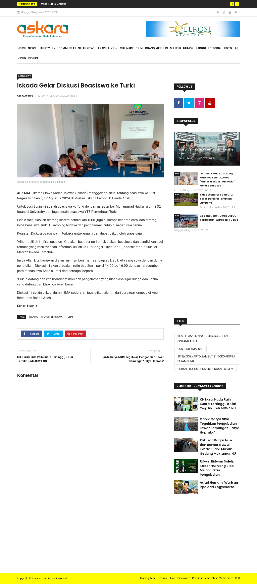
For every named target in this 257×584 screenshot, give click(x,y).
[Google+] (224, 12)
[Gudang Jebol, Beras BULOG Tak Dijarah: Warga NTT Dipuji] (186, 221)
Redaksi (162, 578)
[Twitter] (218, 12)
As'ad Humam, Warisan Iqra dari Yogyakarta (219, 484)
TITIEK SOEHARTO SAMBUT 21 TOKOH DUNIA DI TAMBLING (206, 359)
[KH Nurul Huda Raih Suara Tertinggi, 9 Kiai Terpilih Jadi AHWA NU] (186, 404)
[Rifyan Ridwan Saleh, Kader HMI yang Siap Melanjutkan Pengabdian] (186, 466)
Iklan (172, 578)
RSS (237, 578)
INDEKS (33, 58)
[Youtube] (230, 12)
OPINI (139, 48)
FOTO (228, 48)
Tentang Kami (147, 578)
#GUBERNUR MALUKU (53, 4)
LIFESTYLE (46, 48)
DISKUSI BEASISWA (51, 316)
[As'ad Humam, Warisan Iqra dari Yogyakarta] (186, 487)
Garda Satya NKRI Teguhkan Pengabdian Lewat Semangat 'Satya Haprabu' (219, 426)
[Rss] (236, 12)
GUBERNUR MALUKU (190, 348)
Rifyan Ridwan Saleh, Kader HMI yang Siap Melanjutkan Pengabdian (217, 468)
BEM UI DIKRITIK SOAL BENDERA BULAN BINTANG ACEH (202, 339)
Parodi (201, 48)
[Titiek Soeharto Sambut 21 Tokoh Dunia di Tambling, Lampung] (186, 199)
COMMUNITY (67, 48)
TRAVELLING (106, 48)
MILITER (175, 48)
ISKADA (33, 316)
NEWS (32, 48)
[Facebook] (212, 12)
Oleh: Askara (25, 95)
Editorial (215, 48)
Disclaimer (183, 578)
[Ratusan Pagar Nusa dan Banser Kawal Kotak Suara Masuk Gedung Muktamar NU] (186, 445)
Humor (188, 48)
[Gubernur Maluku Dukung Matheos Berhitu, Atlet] (186, 178)
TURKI (69, 316)
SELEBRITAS (86, 48)
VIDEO (22, 58)
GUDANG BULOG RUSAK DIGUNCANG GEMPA (205, 369)
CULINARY (127, 48)
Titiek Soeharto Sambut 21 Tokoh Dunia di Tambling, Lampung (217, 198)
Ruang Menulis (156, 48)
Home (22, 48)
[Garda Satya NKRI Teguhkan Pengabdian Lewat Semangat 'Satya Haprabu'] (186, 424)
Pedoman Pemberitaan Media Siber (212, 578)
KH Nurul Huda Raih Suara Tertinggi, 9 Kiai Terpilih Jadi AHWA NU (218, 404)
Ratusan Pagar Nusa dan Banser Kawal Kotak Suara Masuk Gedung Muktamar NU (218, 447)
